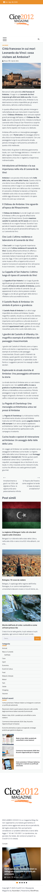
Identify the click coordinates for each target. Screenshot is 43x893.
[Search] (38, 39)
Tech (3, 683)
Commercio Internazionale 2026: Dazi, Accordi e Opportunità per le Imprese (17, 722)
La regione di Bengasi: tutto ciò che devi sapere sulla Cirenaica (19, 533)
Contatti (4, 843)
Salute (4, 686)
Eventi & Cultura (7, 669)
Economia (5, 665)
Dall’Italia (7, 655)
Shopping (5, 690)
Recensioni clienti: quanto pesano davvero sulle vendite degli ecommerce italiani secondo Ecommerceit (20, 710)
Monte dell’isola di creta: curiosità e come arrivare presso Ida (19, 626)
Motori (4, 679)
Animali (4, 648)
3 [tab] (22, 882)
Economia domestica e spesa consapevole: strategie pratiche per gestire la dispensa (19, 729)
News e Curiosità (7, 652)
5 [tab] (26, 882)
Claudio (8, 877)
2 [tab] (19, 882)
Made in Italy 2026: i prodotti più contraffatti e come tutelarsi (26, 738)
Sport (4, 662)
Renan (6, 61)
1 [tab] (17, 882)
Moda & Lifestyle (7, 676)
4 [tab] (24, 882)
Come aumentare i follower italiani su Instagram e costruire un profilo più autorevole (28, 762)
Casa (3, 658)
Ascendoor (16, 890)
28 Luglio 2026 (18, 877)
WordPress (34, 890)
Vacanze (5, 45)
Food (3, 672)
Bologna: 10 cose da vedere (14, 580)
